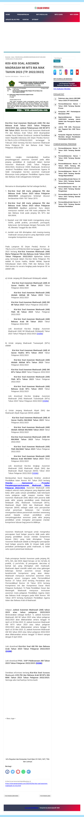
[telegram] (29, 772)
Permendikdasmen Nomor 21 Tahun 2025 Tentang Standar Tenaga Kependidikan (69, 173)
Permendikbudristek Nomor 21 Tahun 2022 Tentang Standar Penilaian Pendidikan (69, 204)
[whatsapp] (23, 772)
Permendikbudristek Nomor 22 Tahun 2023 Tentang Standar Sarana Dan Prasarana (69, 181)
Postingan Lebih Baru (11, 795)
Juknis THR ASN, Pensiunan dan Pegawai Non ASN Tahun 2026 (69, 129)
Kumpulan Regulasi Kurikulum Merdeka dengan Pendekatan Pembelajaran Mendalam (69, 137)
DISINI (40, 334)
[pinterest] (18, 772)
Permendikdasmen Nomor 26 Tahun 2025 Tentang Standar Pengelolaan (69, 189)
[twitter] (13, 772)
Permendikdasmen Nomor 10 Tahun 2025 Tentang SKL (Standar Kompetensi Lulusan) (69, 166)
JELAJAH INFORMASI (32, 808)
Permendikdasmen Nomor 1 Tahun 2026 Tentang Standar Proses (69, 106)
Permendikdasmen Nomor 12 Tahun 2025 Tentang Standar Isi (69, 150)
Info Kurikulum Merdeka (61, 89)
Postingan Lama (45, 795)
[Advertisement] (42, 36)
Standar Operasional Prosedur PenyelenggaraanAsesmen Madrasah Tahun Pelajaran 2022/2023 (27, 485)
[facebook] (7, 772)
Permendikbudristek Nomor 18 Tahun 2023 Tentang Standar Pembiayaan (69, 196)
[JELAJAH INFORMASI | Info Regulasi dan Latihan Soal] (42, 8)
